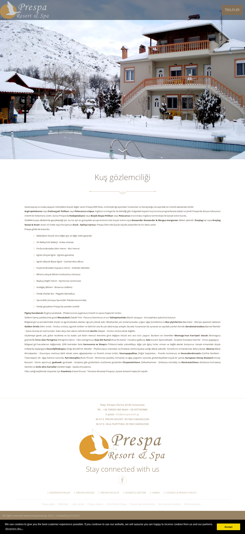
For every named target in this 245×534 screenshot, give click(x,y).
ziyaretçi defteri (135, 492)
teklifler (232, 9)
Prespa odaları (95, 504)
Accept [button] (228, 527)
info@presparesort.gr (127, 414)
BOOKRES (74, 515)
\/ (122, 150)
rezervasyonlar (60, 492)
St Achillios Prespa (116, 504)
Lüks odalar (78, 504)
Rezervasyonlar (192, 504)
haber (156, 492)
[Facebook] (122, 480)
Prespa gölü (48, 504)
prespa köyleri (85, 492)
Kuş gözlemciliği (24, 10)
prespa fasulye (110, 492)
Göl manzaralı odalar (169, 504)
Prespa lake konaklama (142, 504)
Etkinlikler (63, 504)
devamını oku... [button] (14, 528)
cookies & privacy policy (181, 492)
